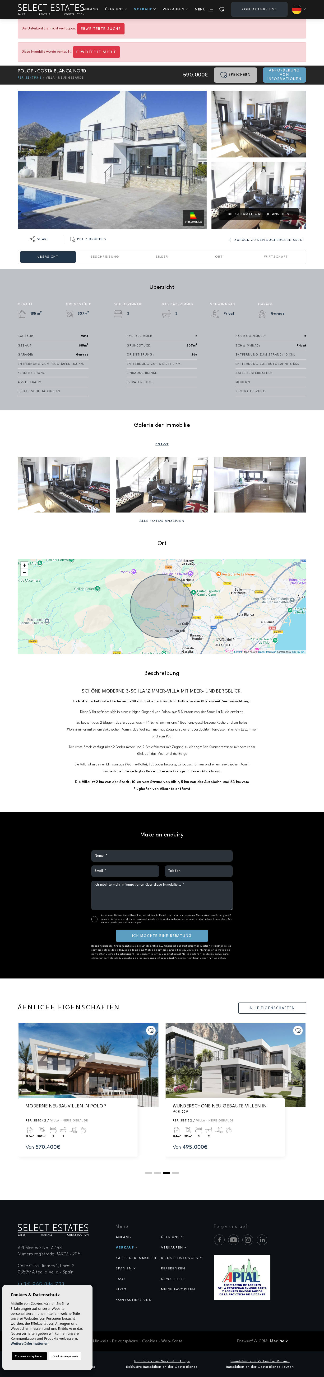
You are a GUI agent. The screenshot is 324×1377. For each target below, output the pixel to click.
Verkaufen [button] (174, 9)
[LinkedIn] (262, 1240)
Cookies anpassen (65, 1356)
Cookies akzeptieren (29, 1356)
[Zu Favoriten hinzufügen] (151, 1030)
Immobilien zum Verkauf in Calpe (162, 1361)
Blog (121, 1289)
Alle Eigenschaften (272, 1008)
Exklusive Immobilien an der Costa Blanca (162, 1366)
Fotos (162, 444)
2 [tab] (157, 1173)
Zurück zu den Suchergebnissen (268, 240)
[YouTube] (233, 1240)
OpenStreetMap (267, 652)
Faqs (121, 1279)
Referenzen (173, 1268)
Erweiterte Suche (101, 29)
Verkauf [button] (143, 9)
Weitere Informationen (29, 1343)
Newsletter (173, 1279)
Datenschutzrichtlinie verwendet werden (133, 919)
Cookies (149, 1341)
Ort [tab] (219, 256)
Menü (200, 9)
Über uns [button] (114, 9)
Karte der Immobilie (136, 1258)
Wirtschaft (276, 256)
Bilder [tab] (162, 256)
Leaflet (238, 652)
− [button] (24, 572)
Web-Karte (172, 1341)
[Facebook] (219, 1240)
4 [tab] (175, 1173)
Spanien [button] (124, 1268)
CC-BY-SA (298, 652)
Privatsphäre (125, 1341)
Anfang (90, 9)
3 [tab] (166, 1173)
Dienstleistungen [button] (180, 1258)
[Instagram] (247, 1240)
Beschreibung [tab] (105, 256)
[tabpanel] (88, 1094)
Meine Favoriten (178, 1289)
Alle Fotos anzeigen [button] (161, 520)
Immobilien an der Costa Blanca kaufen (260, 1366)
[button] (39, 239)
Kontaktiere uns (259, 9)
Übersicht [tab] (47, 256)
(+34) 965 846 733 (41, 1285)
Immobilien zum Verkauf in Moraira (260, 1361)
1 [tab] (148, 1173)
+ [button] (24, 565)
